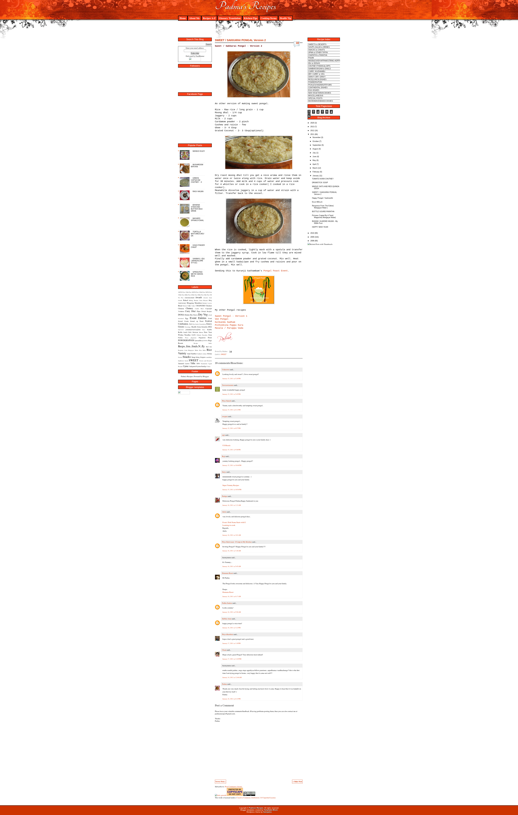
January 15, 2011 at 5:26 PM (231, 378)
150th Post (188, 292)
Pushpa (224, 496)
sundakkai (209, 357)
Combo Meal (199, 309)
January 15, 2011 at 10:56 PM (231, 489)
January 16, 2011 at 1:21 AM (231, 505)
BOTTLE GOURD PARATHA (323, 211)
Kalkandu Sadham (225, 322)
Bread (180, 305)
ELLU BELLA (317, 202)
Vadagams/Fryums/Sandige (197, 366)
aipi (223, 435)
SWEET (193, 360)
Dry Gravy (194, 315)
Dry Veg (203, 314)
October (316, 141)
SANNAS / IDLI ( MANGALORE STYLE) (198, 261)
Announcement (189, 297)
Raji (223, 456)
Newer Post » (220, 781)
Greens (181, 326)
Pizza (186, 338)
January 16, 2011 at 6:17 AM (231, 596)
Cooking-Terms (269, 18)
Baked (185, 300)
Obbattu (199, 335)
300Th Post (208, 292)
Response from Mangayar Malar (188, 350)
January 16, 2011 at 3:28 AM (231, 551)
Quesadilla (198, 340)
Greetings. (188, 327)
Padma (224, 684)
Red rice (209, 347)
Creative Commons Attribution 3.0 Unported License (256, 797)
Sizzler (180, 357)
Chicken (209, 305)
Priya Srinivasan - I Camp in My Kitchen (237, 542)
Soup (193, 357)
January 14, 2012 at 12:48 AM (232, 677)
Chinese (181, 308)
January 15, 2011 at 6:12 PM (231, 410)
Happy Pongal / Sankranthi (322, 198)
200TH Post (195, 292)
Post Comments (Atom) (233, 786)
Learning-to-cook (228, 525)
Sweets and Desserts (205, 361)
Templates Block (271, 810)
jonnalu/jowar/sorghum (193, 329)
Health (193, 327)
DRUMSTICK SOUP (320, 183)
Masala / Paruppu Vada (229, 328)
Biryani (205, 300)
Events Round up (191, 321)
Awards (198, 297)
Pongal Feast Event (275, 271)
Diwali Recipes (206, 311)
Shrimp (209, 354)
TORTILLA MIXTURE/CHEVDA (197, 234)
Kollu (180, 332)
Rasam (180, 343)
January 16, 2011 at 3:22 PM (231, 628)
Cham (224, 650)
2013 (312, 127)
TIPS (198, 363)
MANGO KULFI (199, 151)
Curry (187, 311)
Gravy (209, 323)
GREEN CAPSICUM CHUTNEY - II (196, 180)
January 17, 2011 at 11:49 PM (231, 659)
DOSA (181, 314)
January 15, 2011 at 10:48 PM (231, 465)
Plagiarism (202, 337)
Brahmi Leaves (207, 303)
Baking (191, 300)
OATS (194, 335)
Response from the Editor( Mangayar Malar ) (323, 207)
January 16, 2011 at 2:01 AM (231, 535)
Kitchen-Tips (250, 18)
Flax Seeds (195, 324)
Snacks (187, 357)
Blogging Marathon (194, 303)
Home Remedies (202, 327)
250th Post (202, 292)
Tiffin (192, 363)
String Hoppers (201, 357)
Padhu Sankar (227, 603)
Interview (181, 330)
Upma (185, 366)
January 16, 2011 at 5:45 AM (231, 566)
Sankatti (199, 354)
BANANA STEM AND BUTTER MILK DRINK (197, 208)
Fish (190, 324)
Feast (201, 321)
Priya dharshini (227, 634)
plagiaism (193, 338)
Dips (198, 311)
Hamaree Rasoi (227, 573)
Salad (189, 354)
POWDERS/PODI (186, 340)
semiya (204, 354)
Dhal (193, 311)
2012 (312, 130)
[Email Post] (230, 351)
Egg (186, 318)
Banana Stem (198, 300)
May (314, 160)
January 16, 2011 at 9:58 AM (231, 612)
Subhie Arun (226, 618)
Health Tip (285, 18)
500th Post (200, 295)
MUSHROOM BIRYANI (197, 166)
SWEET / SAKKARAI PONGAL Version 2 (240, 40)
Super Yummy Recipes (230, 485)
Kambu (209, 329)
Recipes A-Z (209, 18)
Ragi (210, 340)
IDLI (210, 327)
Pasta (210, 335)
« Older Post (297, 781)
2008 (312, 241)
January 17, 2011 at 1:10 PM (231, 643)
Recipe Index (203, 343)
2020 (312, 123)
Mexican (195, 332)
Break (185, 306)
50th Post (206, 295)
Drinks (187, 315)
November (317, 137)
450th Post (194, 295)
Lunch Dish (187, 332)
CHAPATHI (200, 305)
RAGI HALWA (198, 191)
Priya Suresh (226, 401)
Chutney (189, 308)
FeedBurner (200, 56)
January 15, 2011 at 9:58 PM (231, 450)
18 (297, 42)
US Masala (226, 445)
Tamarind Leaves (184, 363)
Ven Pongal (221, 319)
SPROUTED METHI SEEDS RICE (197, 274)
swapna (225, 416)
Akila (224, 512)
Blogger (206, 376)
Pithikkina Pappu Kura (229, 325)
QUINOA (205, 340)
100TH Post (181, 292)
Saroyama (267, 812)
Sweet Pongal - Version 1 (231, 316)
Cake (189, 306)
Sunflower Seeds (183, 361)
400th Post (188, 295)
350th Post (181, 295)
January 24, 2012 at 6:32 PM (231, 699)
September (317, 145)
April (314, 164)
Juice (203, 330)
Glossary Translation (230, 18)
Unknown (225, 369)
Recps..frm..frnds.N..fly (191, 346)
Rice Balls (202, 350)
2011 (312, 134)
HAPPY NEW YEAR (320, 227)
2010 (312, 233)
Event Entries (198, 318)
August (315, 149)
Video (208, 366)
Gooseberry (202, 324)
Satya (224, 472)
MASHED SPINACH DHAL (197, 219)
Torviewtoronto (228, 385)
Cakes (193, 306)
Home (183, 18)
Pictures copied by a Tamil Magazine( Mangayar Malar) (324, 216)
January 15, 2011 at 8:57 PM (231, 428)
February (316, 172)
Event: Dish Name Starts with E (234, 522)
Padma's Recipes (245, 6)
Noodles (187, 335)
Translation (204, 364)
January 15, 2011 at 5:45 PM (231, 394)
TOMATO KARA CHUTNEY (323, 179)
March (315, 168)
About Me (194, 18)
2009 (312, 237)
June (314, 157)
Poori (210, 337)
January (316, 176)
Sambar (194, 353)
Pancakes (204, 335)
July (314, 153)
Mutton (201, 332)
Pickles (180, 337)
